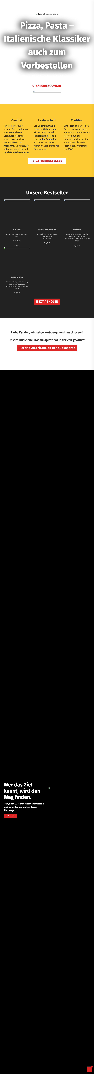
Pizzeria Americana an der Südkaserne (47, 348)
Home (42, 25)
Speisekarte (47, 31)
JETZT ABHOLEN (47, 301)
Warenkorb (46, 20)
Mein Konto (46, 14)
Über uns (45, 37)
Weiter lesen (10, 816)
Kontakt (44, 42)
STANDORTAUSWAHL (47, 86)
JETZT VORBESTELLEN (47, 161)
